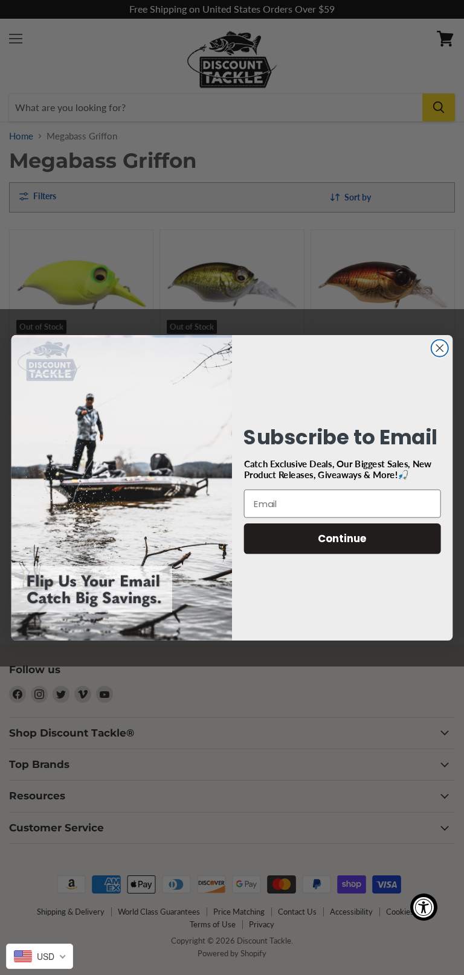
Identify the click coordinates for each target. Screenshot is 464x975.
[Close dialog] (439, 347)
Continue (342, 538)
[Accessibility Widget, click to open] (423, 907)
